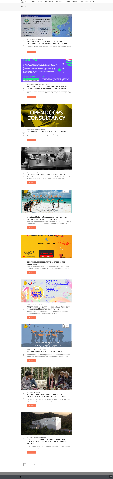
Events (32, 304)
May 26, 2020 (43, 129)
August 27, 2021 (40, 39)
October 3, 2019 (43, 259)
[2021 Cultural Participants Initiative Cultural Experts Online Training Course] (46, 25)
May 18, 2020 (43, 172)
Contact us (88, 1)
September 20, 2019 (38, 304)
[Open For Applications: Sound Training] (46, 335)
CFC (29, 39)
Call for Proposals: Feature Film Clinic (46, 174)
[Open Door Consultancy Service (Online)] (46, 115)
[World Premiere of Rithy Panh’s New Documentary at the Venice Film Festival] (46, 378)
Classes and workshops (34, 84)
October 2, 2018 (40, 392)
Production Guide (49, 1)
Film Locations (59, 1)
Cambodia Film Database (71, 1)
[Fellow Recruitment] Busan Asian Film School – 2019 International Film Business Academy (47, 442)
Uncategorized (33, 39)
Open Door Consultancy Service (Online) (46, 131)
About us (40, 1)
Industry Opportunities (34, 259)
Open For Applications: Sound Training (45, 352)
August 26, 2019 (43, 349)
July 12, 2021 (48, 84)
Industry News (41, 84)
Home (33, 1)
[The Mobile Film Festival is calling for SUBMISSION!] (46, 246)
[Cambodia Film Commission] (22, 476)
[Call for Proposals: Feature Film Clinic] (46, 158)
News (81, 1)
